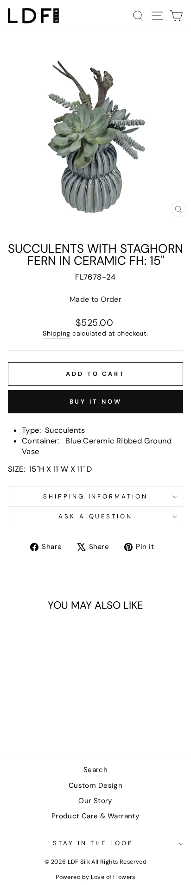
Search (95, 769)
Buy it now (96, 401)
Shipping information (95, 496)
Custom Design (95, 785)
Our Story (95, 800)
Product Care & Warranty (95, 816)
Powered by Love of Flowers (95, 877)
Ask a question (95, 516)
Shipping (56, 333)
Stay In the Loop (93, 843)
